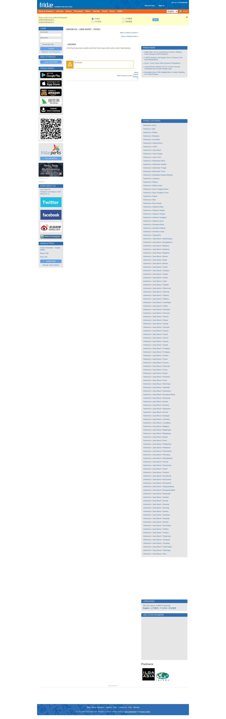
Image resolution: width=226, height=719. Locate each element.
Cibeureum (167, 288)
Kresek (165, 412)
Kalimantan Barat (158, 161)
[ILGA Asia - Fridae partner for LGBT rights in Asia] (148, 680)
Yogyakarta (156, 235)
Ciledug (165, 324)
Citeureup (166, 366)
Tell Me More (51, 158)
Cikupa (165, 320)
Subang (165, 511)
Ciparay (166, 341)
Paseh (96, 29)
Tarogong (166, 540)
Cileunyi (166, 331)
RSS (130, 707)
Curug (165, 370)
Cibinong (166, 292)
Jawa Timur (156, 157)
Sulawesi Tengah (158, 214)
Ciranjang (166, 348)
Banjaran (166, 253)
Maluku (155, 182)
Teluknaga (166, 550)
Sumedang (167, 525)
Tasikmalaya (167, 547)
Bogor (165, 260)
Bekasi (165, 256)
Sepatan (166, 497)
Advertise (100, 707)
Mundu (165, 437)
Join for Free (50, 62)
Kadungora (167, 391)
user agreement (130, 712)
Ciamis (165, 267)
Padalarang (167, 444)
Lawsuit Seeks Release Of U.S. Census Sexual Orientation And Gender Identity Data (162, 68)
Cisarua (166, 363)
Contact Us (122, 707)
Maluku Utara (157, 185)
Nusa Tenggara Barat (160, 189)
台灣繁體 (154, 608)
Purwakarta (167, 476)
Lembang (166, 419)
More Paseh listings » (135, 76)
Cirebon (166, 355)
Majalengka (167, 430)
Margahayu (167, 433)
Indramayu (167, 384)
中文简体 (163, 608)
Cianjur (165, 274)
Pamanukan (167, 451)
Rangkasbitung (168, 486)
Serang (165, 501)
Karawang (166, 398)
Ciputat (165, 345)
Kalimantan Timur (158, 171)
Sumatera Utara (158, 231)
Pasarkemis (167, 465)
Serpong (166, 504)
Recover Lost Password (51, 52)
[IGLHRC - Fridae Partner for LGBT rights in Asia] (162, 680)
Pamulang (166, 455)
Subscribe (51, 261)
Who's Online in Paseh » (129, 33)
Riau (154, 200)
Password (44, 38)
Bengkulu (155, 136)
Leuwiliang (166, 423)
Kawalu (165, 401)
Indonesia (71, 29)
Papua (154, 196)
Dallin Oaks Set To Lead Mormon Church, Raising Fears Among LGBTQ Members (162, 53)
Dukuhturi (166, 377)
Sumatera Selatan (159, 228)
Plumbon (166, 472)
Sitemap (136, 707)
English (146, 608)
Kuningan (166, 416)
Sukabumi (166, 515)
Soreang (166, 508)
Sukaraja (166, 518)
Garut (165, 380)
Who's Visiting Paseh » (129, 36)
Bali (153, 129)
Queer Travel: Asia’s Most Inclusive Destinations (162, 63)
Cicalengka (167, 302)
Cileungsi (166, 327)
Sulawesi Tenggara (159, 217)
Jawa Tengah (157, 154)
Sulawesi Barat (157, 207)
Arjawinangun (167, 239)
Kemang (166, 405)
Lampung (155, 178)
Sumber (166, 522)
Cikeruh (166, 316)
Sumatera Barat (158, 224)
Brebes (165, 263)
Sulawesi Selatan (158, 210)
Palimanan (166, 447)
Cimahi (165, 334)
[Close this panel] (187, 18)
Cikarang (166, 313)
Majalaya (166, 426)
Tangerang (167, 536)
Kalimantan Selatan (159, 164)
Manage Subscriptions (51, 265)
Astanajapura (167, 242)
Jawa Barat (85, 29)
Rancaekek (167, 479)
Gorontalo (156, 139)
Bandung (166, 249)
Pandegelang (167, 458)
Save (155, 20)
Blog (88, 707)
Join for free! (149, 5)
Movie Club (44, 253)
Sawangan (166, 494)
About (93, 707)
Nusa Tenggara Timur (160, 193)
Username (44, 32)
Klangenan (166, 409)
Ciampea (166, 270)
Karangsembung (169, 394)
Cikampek (166, 309)
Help (115, 707)
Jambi (154, 146)
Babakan (166, 246)
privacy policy (145, 712)
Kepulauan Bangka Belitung (162, 175)
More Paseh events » (125, 76)
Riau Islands (157, 203)
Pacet (165, 440)
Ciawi (165, 281)
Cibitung (166, 295)
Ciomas (165, 338)
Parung (165, 462)
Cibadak (166, 285)
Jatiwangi (166, 387)
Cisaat (165, 359)
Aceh (154, 125)
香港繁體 (172, 608)
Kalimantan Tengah (159, 168)
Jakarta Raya (157, 143)
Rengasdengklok (169, 490)
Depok (165, 373)
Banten (155, 132)
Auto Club (43, 257)
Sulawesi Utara (158, 221)
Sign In (161, 5)
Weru (165, 554)
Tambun (166, 529)
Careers (109, 707)
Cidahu (165, 306)
